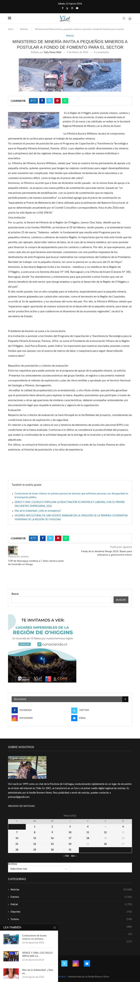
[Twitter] (67, 8)
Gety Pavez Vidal (52, 52)
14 (17, 838)
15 (34, 838)
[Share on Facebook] (42, 101)
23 (52, 844)
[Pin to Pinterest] (57, 101)
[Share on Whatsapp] (65, 101)
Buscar (15, 594)
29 (34, 850)
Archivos (12, 864)
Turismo (71, 919)
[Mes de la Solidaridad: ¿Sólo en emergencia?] (11, 973)
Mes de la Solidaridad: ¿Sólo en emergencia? (38, 511)
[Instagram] (72, 8)
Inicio (10, 29)
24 (70, 844)
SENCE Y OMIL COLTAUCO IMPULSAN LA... (37, 954)
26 (105, 844)
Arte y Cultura (71, 927)
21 (17, 844)
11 (87, 832)
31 (70, 850)
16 (52, 838)
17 (70, 838)
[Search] (124, 18)
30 (52, 850)
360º (71, 941)
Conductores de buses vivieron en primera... (34, 937)
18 (87, 838)
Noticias (24, 29)
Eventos (71, 897)
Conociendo (71, 934)
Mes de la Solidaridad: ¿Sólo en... (37, 972)
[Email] (77, 8)
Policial (71, 904)
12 (105, 832)
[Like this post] (34, 101)
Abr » (73, 856)
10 (70, 832)
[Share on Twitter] (49, 101)
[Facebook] (62, 8)
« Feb (66, 856)
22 (34, 844)
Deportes (71, 912)
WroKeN (62, 977)
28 (17, 850)
